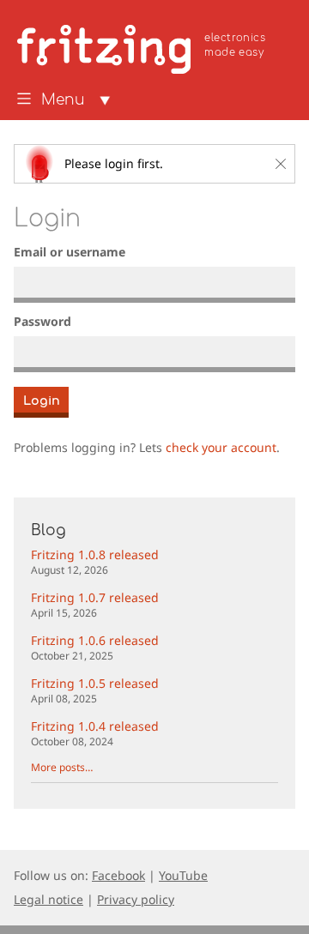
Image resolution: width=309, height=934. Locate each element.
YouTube (183, 875)
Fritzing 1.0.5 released (95, 690)
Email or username (69, 252)
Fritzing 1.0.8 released (95, 561)
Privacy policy (135, 899)
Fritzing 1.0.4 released (95, 733)
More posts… (62, 767)
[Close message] (280, 164)
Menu (63, 100)
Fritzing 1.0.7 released (95, 604)
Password (42, 321)
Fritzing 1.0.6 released (95, 647)
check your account (221, 447)
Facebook (118, 875)
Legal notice (48, 899)
